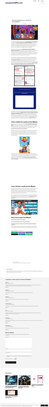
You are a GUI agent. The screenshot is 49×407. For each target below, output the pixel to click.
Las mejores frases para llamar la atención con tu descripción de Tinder (38, 385)
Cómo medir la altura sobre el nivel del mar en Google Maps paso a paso (23, 387)
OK (46, 405)
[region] (24, 405)
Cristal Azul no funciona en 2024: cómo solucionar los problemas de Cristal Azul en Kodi (11, 387)
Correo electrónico (8, 352)
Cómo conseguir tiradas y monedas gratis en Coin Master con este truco (24, 226)
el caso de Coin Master (16, 59)
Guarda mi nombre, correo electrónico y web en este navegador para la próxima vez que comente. (19, 356)
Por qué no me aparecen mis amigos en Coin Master (20, 221)
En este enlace (31, 116)
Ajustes (43, 405)
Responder (6, 287)
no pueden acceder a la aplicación (32, 41)
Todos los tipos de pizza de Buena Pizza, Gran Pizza (11, 397)
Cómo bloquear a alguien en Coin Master (18, 219)
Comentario (7, 337)
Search (43, 3)
